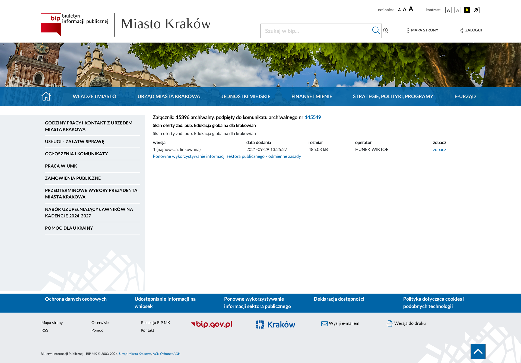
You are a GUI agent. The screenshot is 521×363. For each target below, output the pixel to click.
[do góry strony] (478, 351)
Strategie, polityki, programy (393, 96)
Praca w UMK (61, 166)
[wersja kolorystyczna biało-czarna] (458, 10)
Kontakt (147, 330)
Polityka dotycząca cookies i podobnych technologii (434, 303)
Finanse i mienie (311, 96)
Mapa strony (52, 323)
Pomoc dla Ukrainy (69, 228)
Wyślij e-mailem (343, 323)
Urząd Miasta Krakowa (169, 96)
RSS (45, 330)
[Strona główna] (48, 96)
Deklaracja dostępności (339, 299)
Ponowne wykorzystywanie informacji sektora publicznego (257, 303)
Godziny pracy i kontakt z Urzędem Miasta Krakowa (89, 126)
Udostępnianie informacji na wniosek (165, 303)
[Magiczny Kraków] (284, 327)
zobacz (439, 149)
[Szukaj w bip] (376, 31)
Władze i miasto (94, 96)
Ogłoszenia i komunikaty (76, 154)
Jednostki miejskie (245, 96)
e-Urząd (465, 96)
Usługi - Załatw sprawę (74, 142)
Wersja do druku (409, 323)
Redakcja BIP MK (155, 323)
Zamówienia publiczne (73, 178)
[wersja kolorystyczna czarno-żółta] (467, 10)
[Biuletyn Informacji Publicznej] (218, 327)
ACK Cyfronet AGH (166, 353)
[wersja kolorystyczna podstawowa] (448, 10)
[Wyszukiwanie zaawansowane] (386, 31)
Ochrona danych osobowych (76, 299)
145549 (313, 117)
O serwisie (100, 323)
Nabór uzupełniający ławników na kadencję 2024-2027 (89, 212)
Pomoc (97, 330)
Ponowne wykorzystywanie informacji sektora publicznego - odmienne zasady (227, 156)
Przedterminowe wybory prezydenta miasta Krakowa (91, 193)
